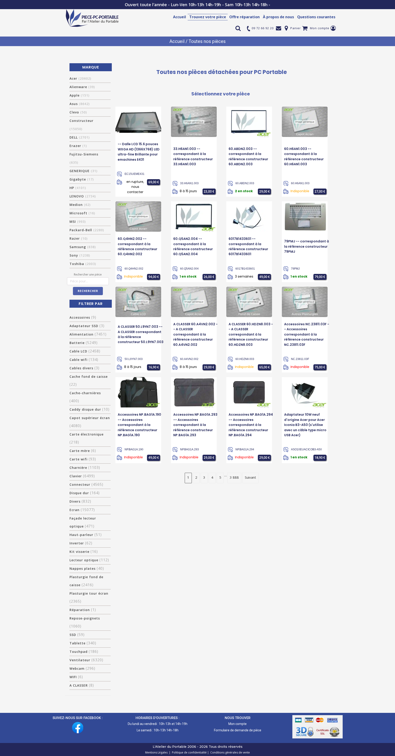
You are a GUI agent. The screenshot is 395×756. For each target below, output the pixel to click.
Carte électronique (86, 434)
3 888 (234, 477)
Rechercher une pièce (88, 274)
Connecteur (79, 484)
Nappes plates (82, 568)
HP (77, 188)
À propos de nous (278, 16)
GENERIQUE (83, 171)
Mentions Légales (156, 752)
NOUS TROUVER (238, 718)
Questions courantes (316, 16)
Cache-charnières (85, 393)
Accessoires (79, 317)
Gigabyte (81, 179)
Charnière (78, 467)
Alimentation (81, 334)
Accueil (179, 16)
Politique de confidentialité (189, 752)
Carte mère (79, 451)
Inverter (76, 543)
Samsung (82, 247)
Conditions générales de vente (229, 752)
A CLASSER (78, 685)
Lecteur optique (83, 560)
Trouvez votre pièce (207, 16)
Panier (295, 28)
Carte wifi (78, 459)
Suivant (250, 477)
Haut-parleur (81, 535)
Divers (74, 501)
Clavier (75, 476)
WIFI (73, 677)
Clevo (78, 112)
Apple (79, 95)
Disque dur (79, 493)
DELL (79, 137)
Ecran (74, 510)
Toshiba (82, 264)
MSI (77, 221)
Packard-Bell (86, 230)
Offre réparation (244, 16)
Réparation (79, 610)
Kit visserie (79, 551)
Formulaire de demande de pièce (237, 730)
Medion (80, 204)
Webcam (77, 668)
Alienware (82, 87)
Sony (79, 255)
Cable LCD (78, 351)
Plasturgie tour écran (88, 593)
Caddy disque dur (85, 409)
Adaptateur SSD (83, 326)
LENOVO (82, 196)
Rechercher (88, 291)
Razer (78, 238)
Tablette (77, 643)
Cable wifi (78, 359)
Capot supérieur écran (89, 418)
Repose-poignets (84, 618)
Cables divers (81, 368)
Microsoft (82, 213)
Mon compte (319, 28)
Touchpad (78, 651)
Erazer (78, 146)
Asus (79, 104)
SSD (72, 635)
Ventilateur (79, 660)
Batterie (77, 343)
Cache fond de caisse (88, 376)
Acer (80, 78)
